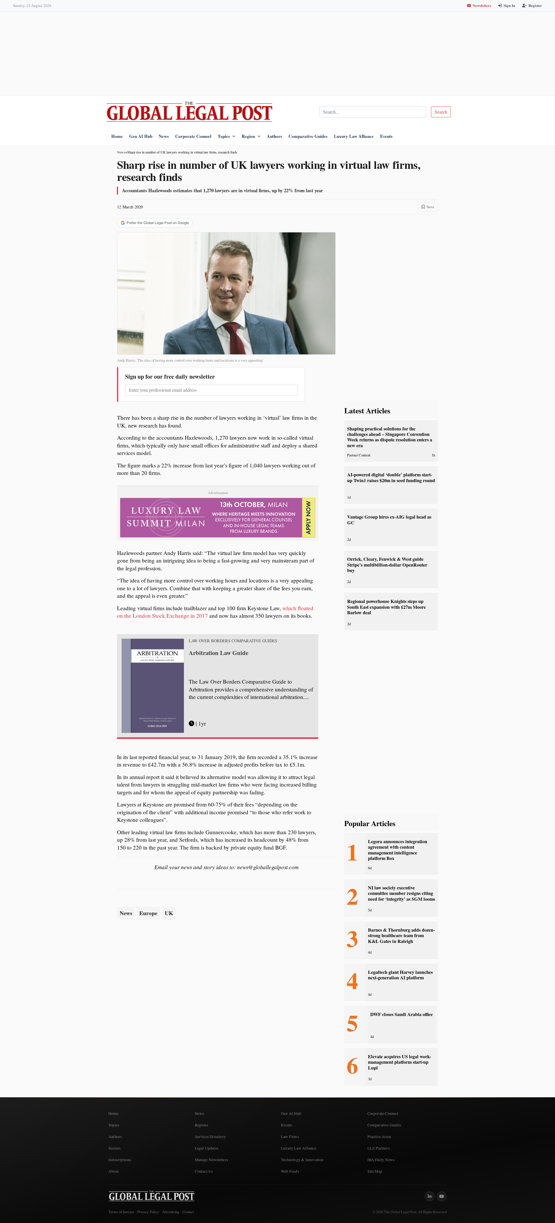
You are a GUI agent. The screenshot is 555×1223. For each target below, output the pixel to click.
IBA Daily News (381, 1159)
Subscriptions (119, 1159)
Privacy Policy (148, 1211)
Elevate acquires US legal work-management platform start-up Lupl (399, 1062)
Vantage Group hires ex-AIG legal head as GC (389, 519)
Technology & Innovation (302, 1159)
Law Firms (290, 1136)
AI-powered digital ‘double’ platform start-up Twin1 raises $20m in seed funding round (391, 477)
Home (117, 136)
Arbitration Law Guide (218, 652)
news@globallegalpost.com (268, 867)
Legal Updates (207, 1148)
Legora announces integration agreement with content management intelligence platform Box (397, 850)
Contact (188, 1211)
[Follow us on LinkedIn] (429, 1196)
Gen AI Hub (140, 136)
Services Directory (210, 1136)
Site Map (374, 1171)
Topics (224, 136)
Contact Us (204, 1171)
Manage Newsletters (211, 1159)
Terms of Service (121, 1211)
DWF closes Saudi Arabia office (401, 1014)
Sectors (114, 1148)
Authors (274, 136)
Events (386, 136)
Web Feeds (290, 1171)
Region (248, 136)
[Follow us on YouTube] (442, 1196)
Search (441, 112)
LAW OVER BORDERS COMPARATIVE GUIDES (233, 641)
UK (169, 913)
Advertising (170, 1211)
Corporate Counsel (193, 136)
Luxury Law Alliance (354, 136)
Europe (148, 913)
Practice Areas (379, 1136)
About (113, 1171)
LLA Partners (378, 1148)
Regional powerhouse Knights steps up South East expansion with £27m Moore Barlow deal (386, 607)
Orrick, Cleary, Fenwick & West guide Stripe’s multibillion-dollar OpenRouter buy (387, 565)
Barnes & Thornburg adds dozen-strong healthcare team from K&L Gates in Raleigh (401, 935)
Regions (201, 1125)
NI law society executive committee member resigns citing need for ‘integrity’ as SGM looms (401, 893)
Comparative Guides (308, 136)
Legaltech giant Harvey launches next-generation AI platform (400, 975)
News (164, 136)
